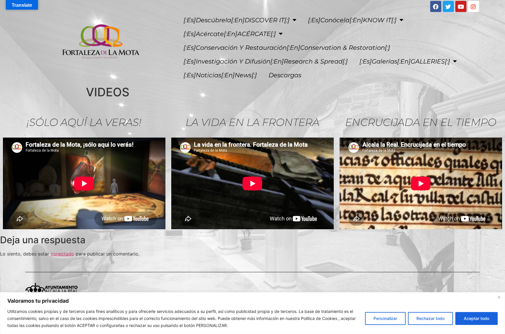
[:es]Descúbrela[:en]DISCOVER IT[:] (237, 20)
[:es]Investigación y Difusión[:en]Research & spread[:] (266, 61)
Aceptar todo (476, 318)
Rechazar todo (430, 318)
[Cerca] (498, 297)
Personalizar (385, 318)
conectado (62, 254)
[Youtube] (460, 6)
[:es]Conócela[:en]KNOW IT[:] (352, 20)
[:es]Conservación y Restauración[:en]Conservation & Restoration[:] (287, 47)
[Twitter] (448, 6)
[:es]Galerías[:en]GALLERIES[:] (404, 61)
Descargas (285, 75)
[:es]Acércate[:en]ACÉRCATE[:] (230, 33)
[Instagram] (473, 6)
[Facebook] (435, 6)
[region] (252, 313)
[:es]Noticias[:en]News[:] (220, 75)
